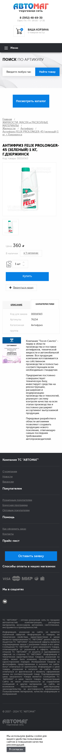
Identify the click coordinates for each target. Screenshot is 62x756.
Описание (16, 305)
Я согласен (16, 749)
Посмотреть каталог (31, 101)
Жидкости (9, 128)
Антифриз (27, 128)
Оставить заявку (31, 556)
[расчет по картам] (6, 578)
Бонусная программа (15, 505)
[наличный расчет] (42, 578)
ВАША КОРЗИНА (38, 29)
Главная (7, 119)
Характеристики (45, 304)
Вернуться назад (23, 287)
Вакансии (8, 482)
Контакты (8, 534)
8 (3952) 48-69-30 (31, 17)
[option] (29, 189)
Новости (7, 476)
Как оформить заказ (14, 529)
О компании (9, 471)
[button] (24, 262)
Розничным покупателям (17, 500)
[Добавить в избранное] (9, 264)
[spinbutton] (20, 264)
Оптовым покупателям (16, 510)
